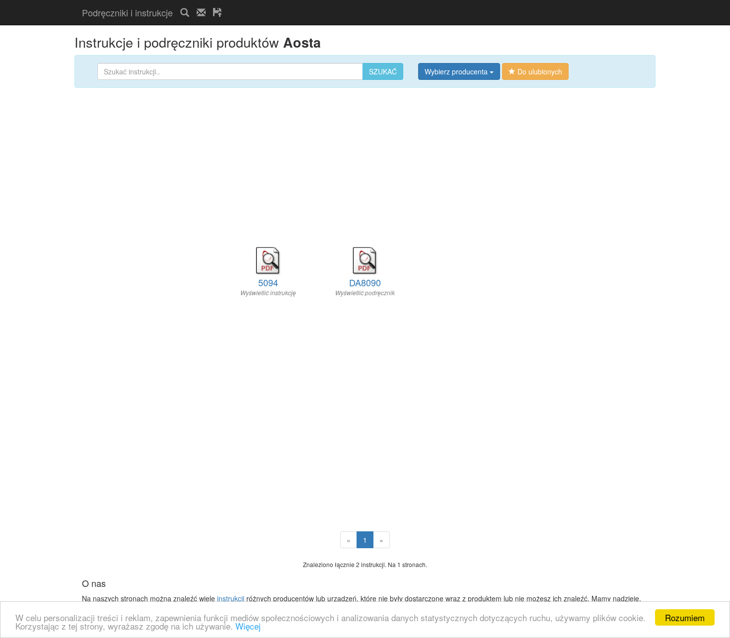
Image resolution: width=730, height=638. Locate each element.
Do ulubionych (538, 71)
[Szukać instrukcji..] (185, 12)
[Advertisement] (345, 4)
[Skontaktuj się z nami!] (201, 12)
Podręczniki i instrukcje (127, 12)
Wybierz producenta (457, 71)
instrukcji (230, 598)
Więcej (248, 626)
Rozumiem (685, 617)
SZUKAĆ (383, 71)
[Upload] (217, 12)
